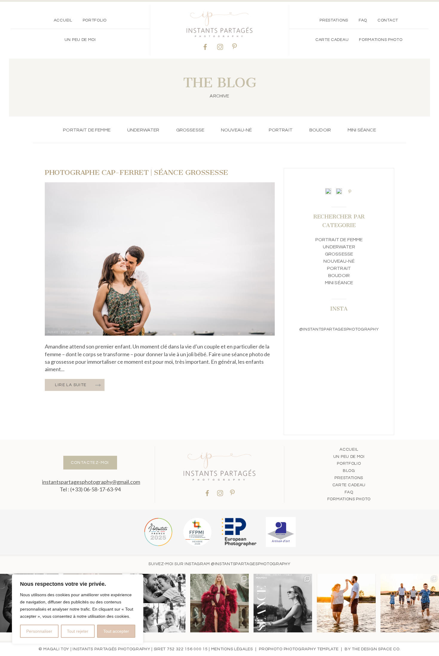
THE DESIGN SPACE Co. (376, 649)
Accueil (63, 20)
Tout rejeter (77, 631)
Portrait (281, 130)
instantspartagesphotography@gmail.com (91, 481)
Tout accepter (116, 631)
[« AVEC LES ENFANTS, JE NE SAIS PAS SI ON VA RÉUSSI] (156, 603)
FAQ (363, 20)
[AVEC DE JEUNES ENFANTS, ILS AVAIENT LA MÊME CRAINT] (346, 603)
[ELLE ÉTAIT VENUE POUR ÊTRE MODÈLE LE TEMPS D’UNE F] (219, 603)
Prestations (334, 20)
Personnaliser (39, 631)
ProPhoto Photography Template (298, 649)
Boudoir (320, 130)
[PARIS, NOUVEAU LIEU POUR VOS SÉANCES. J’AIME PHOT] (283, 603)
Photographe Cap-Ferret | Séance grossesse (136, 172)
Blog (349, 471)
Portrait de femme (86, 130)
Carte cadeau (332, 40)
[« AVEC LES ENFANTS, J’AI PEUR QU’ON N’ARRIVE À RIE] (409, 603)
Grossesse (190, 130)
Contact (387, 20)
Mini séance (362, 130)
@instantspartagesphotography (251, 564)
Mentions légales (232, 649)
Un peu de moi (80, 40)
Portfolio (95, 20)
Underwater (143, 130)
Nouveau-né (236, 130)
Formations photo (380, 40)
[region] (77, 609)
